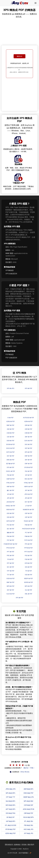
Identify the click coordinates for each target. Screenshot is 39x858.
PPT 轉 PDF (10, 552)
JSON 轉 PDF (10, 502)
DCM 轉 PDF (10, 440)
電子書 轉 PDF (10, 463)
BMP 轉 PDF (10, 425)
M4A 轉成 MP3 (10, 801)
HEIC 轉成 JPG (28, 829)
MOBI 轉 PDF (10, 509)
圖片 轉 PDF (10, 490)
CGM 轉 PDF (10, 433)
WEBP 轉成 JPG (28, 797)
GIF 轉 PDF (28, 475)
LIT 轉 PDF (28, 506)
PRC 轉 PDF (10, 555)
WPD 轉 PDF (10, 586)
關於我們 (31, 844)
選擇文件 (19, 56)
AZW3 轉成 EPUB (28, 809)
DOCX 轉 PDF (10, 448)
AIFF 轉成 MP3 (10, 809)
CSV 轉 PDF (10, 437)
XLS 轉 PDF (28, 590)
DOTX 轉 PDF (10, 452)
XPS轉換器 (10, 270)
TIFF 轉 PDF (10, 571)
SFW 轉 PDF (28, 563)
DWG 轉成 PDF (28, 793)
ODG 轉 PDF (10, 513)
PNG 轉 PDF (10, 536)
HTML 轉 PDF (10, 483)
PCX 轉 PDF (10, 525)
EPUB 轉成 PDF (11, 829)
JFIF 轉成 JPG (28, 833)
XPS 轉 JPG (10, 388)
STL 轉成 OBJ (28, 821)
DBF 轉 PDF (28, 437)
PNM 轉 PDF (28, 536)
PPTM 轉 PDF (28, 548)
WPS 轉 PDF (28, 586)
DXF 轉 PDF (28, 460)
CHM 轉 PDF (28, 433)
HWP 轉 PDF (10, 486)
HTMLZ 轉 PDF (28, 483)
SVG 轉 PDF (28, 567)
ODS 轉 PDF (10, 517)
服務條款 (17, 844)
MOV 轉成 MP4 (10, 805)
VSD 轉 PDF (28, 575)
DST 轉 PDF (10, 456)
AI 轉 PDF (11, 418)
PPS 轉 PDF (28, 544)
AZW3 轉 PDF (10, 421)
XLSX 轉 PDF (10, 594)
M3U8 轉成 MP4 (28, 817)
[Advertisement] (19, 94)
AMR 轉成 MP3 (28, 789)
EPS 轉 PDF (10, 467)
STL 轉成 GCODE (10, 825)
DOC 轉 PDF (28, 444)
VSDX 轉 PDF (10, 578)
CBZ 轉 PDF (10, 429)
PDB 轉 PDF (28, 525)
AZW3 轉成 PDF (10, 833)
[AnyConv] (19, 3)
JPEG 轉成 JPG (11, 789)
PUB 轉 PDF (28, 559)
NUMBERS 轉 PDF (28, 509)
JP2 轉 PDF (10, 494)
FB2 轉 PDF (10, 475)
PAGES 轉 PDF (28, 521)
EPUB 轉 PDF (28, 467)
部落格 (24, 844)
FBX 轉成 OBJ (28, 825)
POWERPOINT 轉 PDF (10, 544)
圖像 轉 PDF (10, 532)
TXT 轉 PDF (10, 575)
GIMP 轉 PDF (10, 479)
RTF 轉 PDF (10, 563)
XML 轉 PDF (28, 594)
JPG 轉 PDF (28, 498)
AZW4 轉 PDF (28, 421)
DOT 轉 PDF (28, 448)
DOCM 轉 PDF (10, 444)
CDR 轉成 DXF (28, 805)
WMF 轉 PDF (10, 582)
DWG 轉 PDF (10, 460)
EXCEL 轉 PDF (10, 471)
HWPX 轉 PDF (28, 486)
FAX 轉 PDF (28, 471)
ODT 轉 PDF (28, 517)
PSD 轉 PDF (28, 555)
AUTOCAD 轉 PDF (28, 418)
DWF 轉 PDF (28, 456)
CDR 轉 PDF (28, 429)
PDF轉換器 (10, 354)
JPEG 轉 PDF (28, 494)
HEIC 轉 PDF (28, 479)
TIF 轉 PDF (28, 571)
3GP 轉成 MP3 (10, 821)
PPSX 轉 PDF (10, 548)
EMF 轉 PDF (28, 463)
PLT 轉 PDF (28, 532)
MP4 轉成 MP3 (10, 793)
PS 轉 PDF (10, 559)
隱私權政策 (9, 844)
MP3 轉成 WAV (28, 801)
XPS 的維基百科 (11, 273)
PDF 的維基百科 (11, 357)
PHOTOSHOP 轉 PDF (28, 529)
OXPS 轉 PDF (10, 521)
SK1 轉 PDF (10, 567)
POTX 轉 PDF (28, 540)
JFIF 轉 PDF (28, 490)
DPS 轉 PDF (28, 452)
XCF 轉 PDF (10, 590)
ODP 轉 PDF (28, 513)
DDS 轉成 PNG (10, 813)
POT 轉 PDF (10, 540)
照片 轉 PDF (10, 529)
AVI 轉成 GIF (10, 817)
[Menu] (36, 3)
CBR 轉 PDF (28, 425)
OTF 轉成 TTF (10, 797)
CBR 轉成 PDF (28, 813)
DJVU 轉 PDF (28, 440)
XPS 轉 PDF (28, 388)
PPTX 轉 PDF (28, 552)
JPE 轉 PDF (10, 498)
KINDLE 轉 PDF (10, 506)
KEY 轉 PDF (28, 502)
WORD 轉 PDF (28, 582)
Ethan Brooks (25, 772)
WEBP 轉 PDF (28, 578)
